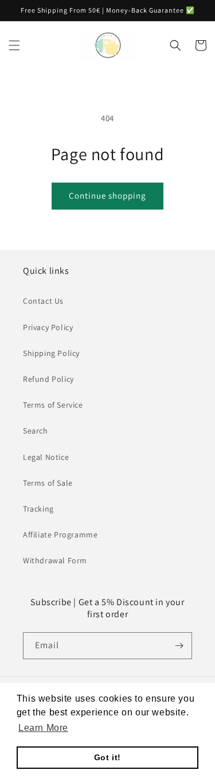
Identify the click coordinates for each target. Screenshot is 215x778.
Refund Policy (48, 379)
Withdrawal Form (55, 560)
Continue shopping (107, 195)
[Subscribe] (178, 645)
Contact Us (43, 301)
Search (35, 430)
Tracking (38, 509)
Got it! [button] (107, 757)
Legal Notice (46, 457)
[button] (14, 45)
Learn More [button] (43, 728)
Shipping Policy (51, 353)
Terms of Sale (48, 483)
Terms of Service (53, 405)
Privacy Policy (48, 327)
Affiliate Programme (60, 534)
